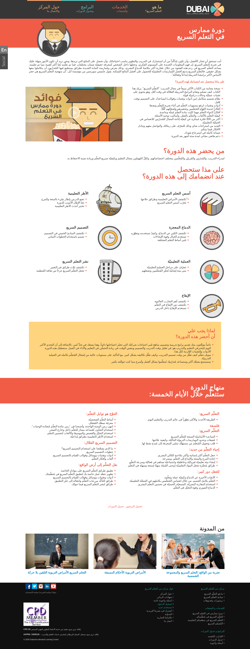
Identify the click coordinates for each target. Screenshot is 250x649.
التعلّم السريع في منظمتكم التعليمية (206, 620)
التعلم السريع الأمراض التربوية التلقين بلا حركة (57, 572)
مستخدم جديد (165, 607)
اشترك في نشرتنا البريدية (159, 610)
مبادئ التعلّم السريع (214, 597)
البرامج (85, 8)
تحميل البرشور (134, 506)
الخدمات (120, 8)
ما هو (153, 8)
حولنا (54, 592)
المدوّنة (169, 614)
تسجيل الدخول (164, 604)
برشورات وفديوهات (213, 600)
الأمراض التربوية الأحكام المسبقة (125, 572)
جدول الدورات (116, 506)
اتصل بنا (168, 621)
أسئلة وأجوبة (217, 643)
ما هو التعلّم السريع (214, 593)
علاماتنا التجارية (165, 617)
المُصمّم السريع (216, 623)
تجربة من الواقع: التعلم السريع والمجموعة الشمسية (193, 574)
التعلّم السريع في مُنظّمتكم (210, 616)
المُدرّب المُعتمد (216, 636)
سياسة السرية (45, 592)
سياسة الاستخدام (32, 592)
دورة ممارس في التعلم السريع (208, 613)
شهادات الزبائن (165, 597)
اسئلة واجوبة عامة (163, 600)
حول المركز (49, 8)
